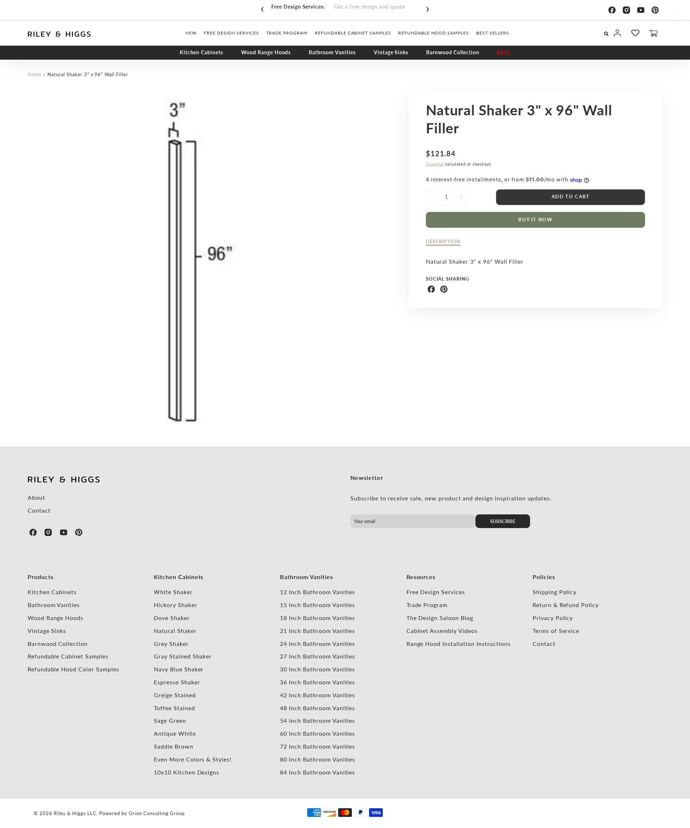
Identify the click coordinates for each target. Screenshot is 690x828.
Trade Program (426, 604)
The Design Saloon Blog (439, 617)
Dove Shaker (172, 617)
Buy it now (535, 219)
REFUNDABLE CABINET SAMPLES (353, 33)
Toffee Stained (174, 707)
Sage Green (170, 720)
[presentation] (262, 7)
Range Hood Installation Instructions (458, 643)
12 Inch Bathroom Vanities (317, 591)
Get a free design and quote (369, 7)
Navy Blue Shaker (178, 669)
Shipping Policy (554, 591)
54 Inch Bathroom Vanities (317, 720)
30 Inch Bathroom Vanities (317, 669)
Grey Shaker (171, 643)
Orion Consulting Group (157, 813)
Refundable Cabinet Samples (68, 656)
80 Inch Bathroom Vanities (317, 759)
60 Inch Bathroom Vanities (317, 733)
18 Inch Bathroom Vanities (317, 617)
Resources (421, 576)
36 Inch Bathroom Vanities (317, 682)
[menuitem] (191, 33)
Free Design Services (435, 591)
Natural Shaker (175, 630)
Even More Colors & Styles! (192, 759)
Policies (544, 576)
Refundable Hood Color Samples (73, 669)
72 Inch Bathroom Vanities (317, 746)
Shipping (435, 164)
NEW (191, 33)
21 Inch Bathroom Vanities (317, 630)
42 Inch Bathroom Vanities (317, 694)
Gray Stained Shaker (183, 656)
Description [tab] (443, 241)
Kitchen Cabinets (201, 52)
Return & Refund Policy (566, 604)
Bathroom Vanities (332, 52)
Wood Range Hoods (266, 52)
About (36, 497)
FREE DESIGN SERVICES (231, 33)
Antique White (175, 733)
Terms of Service (556, 630)
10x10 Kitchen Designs (186, 772)
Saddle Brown (173, 746)
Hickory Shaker (175, 604)
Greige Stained (175, 694)
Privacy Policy (553, 617)
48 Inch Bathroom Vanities (317, 707)
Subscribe (502, 521)
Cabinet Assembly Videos (442, 630)
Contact (39, 510)
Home (35, 74)
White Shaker (173, 591)
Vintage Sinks (391, 52)
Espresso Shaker (177, 682)
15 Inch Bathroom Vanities (317, 604)
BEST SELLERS (492, 33)
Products (41, 576)
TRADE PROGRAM (287, 33)
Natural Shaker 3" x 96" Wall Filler (87, 74)
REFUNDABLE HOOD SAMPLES (433, 33)
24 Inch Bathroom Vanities (317, 643)
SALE (503, 52)
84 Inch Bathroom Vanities (317, 772)
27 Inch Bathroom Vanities (317, 656)
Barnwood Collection (452, 52)
